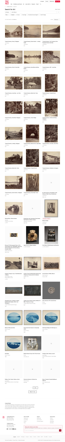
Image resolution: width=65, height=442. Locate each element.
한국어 (42, 436)
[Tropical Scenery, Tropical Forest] (51, 83)
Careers (51, 418)
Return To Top (32, 391)
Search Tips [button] (57, 9)
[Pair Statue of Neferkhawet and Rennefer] (51, 235)
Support (38, 416)
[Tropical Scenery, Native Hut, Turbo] (32, 83)
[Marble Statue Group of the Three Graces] (32, 343)
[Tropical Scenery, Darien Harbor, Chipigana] (14, 182)
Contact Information (21, 440)
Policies (25, 421)
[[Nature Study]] (51, 208)
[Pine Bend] (14, 343)
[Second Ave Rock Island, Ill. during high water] (32, 318)
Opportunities (52, 416)
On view (18, 14)
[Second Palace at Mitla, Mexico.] (51, 263)
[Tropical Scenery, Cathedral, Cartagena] (51, 158)
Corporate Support (40, 421)
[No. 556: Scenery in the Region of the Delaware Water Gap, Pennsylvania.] (51, 182)
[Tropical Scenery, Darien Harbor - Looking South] (32, 31)
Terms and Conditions (8, 440)
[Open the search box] (41, 4)
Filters (6, 14)
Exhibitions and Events (17, 4)
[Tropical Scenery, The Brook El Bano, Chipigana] (51, 108)
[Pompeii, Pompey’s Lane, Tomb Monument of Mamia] (14, 263)
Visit (11, 4)
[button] (37, 14)
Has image (24, 14)
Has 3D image (43, 14)
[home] (5, 6)
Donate (47, 1)
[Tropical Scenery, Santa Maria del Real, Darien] (32, 57)
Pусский (50, 436)
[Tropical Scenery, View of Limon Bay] (14, 57)
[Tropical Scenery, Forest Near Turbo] (32, 182)
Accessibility (26, 419)
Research (33, 4)
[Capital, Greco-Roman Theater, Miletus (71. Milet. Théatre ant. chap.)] (32, 290)
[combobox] (34, 12)
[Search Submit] (58, 12)
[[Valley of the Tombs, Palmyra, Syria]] (14, 369)
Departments (26, 418)
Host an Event (39, 419)
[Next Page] (37, 388)
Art (23, 4)
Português (23, 436)
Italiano (31, 436)
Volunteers (51, 419)
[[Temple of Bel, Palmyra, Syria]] (51, 343)
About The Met (26, 416)
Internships (52, 422)
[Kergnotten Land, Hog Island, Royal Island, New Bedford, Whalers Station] (32, 208)
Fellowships (52, 421)
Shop (37, 4)
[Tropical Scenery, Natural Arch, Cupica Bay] (32, 133)
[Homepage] (7, 2)
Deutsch (34, 436)
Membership (52, 1)
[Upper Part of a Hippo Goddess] (32, 235)
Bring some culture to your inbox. (31, 426)
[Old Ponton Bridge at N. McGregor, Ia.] (51, 318)
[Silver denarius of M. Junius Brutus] (51, 290)
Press (25, 422)
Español (18, 436)
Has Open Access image (32, 14)
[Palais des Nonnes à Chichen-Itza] (32, 369)
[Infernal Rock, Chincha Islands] (14, 208)
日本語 (38, 436)
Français (27, 436)
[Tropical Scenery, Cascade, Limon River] (51, 133)
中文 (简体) (46, 436)
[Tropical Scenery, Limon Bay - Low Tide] (14, 83)
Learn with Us (27, 4)
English (14, 436)
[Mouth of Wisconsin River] (14, 318)
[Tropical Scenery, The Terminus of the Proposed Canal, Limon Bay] (51, 31)
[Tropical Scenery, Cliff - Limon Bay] (51, 57)
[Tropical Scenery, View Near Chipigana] (14, 108)
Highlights (13, 14)
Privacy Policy (15, 440)
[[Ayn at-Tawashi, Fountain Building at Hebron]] (51, 369)
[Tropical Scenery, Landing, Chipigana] (14, 133)
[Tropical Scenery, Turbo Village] (32, 108)
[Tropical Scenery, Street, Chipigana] (14, 31)
